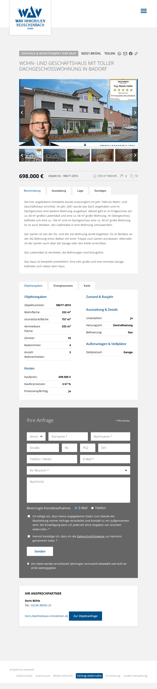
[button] (144, 11)
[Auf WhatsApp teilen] (119, 53)
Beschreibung (32, 190)
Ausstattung (59, 190)
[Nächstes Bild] (135, 112)
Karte (87, 285)
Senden (39, 551)
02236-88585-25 (41, 605)
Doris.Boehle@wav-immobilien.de (47, 616)
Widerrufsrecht (63, 676)
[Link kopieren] (136, 53)
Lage (80, 190)
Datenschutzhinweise (91, 536)
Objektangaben (33, 285)
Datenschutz (24, 676)
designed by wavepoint (22, 669)
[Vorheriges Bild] (22, 112)
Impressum (43, 676)
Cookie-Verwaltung (135, 676)
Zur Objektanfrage (85, 616)
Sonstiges (100, 190)
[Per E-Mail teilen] (125, 53)
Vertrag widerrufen (89, 676)
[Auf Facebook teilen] (131, 53)
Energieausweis (63, 285)
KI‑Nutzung (113, 676)
